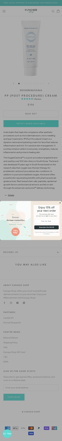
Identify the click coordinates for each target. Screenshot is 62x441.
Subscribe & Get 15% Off (46, 227)
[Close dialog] (60, 203)
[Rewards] (7, 433)
